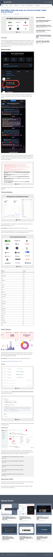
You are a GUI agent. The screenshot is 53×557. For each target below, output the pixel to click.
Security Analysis (39, 27)
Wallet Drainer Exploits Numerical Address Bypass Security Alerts (8, 538)
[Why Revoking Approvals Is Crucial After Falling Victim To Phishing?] (26, 529)
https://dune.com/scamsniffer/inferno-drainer (13, 361)
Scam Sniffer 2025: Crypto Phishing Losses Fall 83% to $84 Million (43, 21)
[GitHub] (46, 2)
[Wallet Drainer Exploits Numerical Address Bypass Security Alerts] (9, 529)
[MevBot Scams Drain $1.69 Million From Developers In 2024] (44, 509)
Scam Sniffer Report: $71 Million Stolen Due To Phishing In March (43, 41)
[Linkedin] (48, 2)
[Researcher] (1, 14)
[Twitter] (51, 2)
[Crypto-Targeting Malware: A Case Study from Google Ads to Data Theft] (9, 509)
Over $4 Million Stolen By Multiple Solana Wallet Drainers (42, 538)
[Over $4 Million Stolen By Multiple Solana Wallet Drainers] (44, 529)
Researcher (3, 520)
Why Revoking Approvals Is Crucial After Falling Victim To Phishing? (26, 538)
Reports (37, 22)
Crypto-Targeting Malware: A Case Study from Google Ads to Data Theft (44, 26)
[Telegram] (49, 2)
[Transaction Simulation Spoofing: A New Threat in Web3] (26, 509)
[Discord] (45, 2)
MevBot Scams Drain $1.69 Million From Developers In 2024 (43, 518)
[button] (2, 5)
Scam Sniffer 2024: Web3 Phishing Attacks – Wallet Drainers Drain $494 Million (43, 36)
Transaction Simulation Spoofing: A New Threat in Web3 (43, 31)
